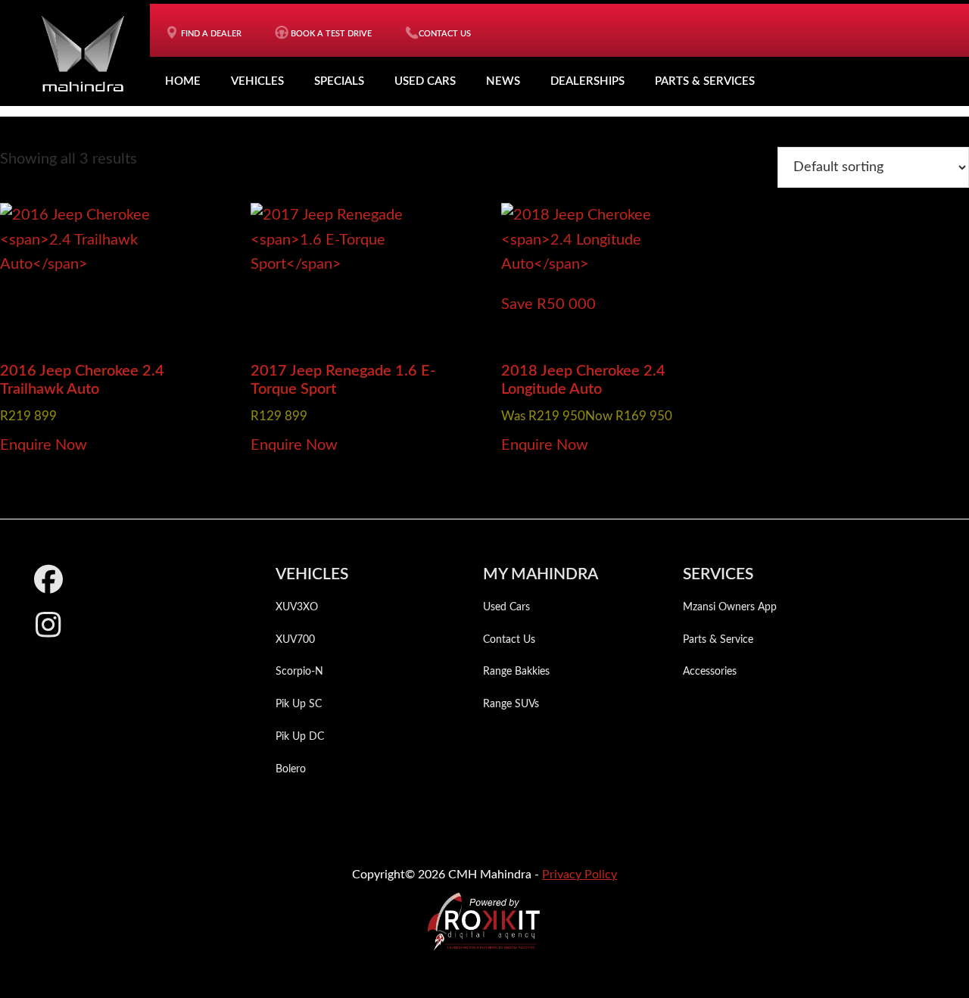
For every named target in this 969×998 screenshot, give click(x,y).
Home (183, 81)
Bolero (291, 769)
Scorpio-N (299, 671)
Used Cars (425, 81)
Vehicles (257, 81)
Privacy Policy (579, 875)
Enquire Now (43, 445)
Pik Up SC (299, 704)
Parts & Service (718, 640)
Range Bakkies (516, 671)
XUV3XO (297, 607)
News (503, 81)
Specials (339, 81)
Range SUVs (511, 704)
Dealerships (587, 81)
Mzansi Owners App (730, 607)
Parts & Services (705, 81)
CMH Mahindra (82, 53)
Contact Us (509, 640)
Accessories (710, 671)
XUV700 (295, 640)
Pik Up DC (300, 736)
